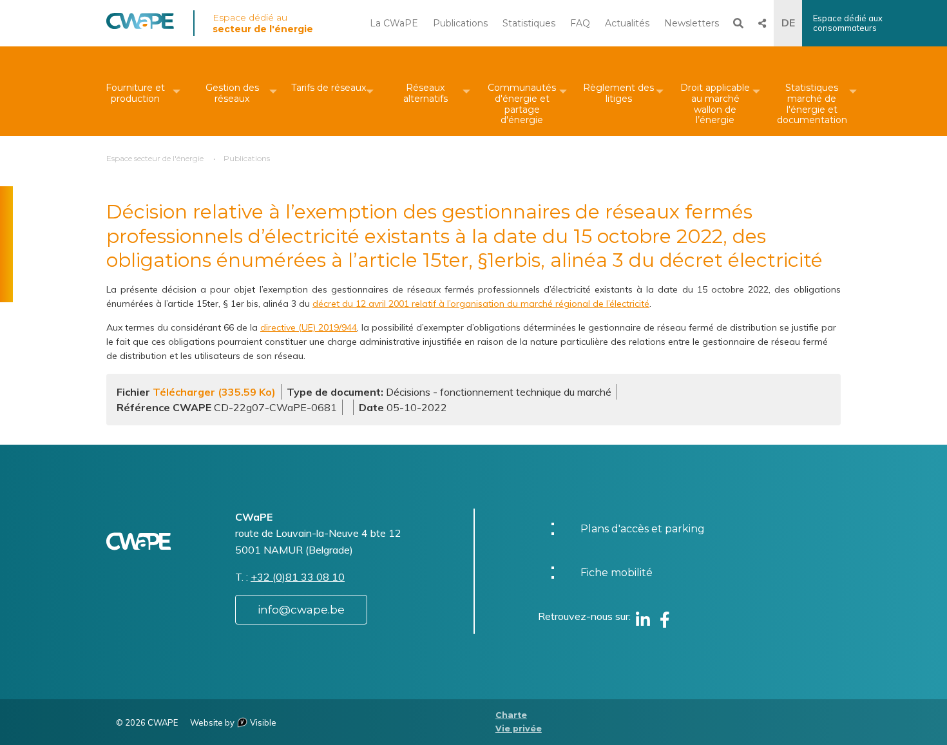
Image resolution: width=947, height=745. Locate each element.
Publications (460, 23)
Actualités (627, 23)
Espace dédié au (263, 23)
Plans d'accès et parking (642, 529)
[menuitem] (135, 91)
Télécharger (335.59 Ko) (214, 391)
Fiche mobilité (616, 572)
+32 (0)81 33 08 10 (298, 576)
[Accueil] (140, 25)
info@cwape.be (301, 609)
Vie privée (518, 728)
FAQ (580, 23)
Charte (511, 715)
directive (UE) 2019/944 (308, 327)
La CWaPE (394, 23)
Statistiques (528, 23)
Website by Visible (233, 722)
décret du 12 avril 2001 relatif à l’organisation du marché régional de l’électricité (480, 303)
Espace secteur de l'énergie (155, 158)
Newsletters (691, 23)
